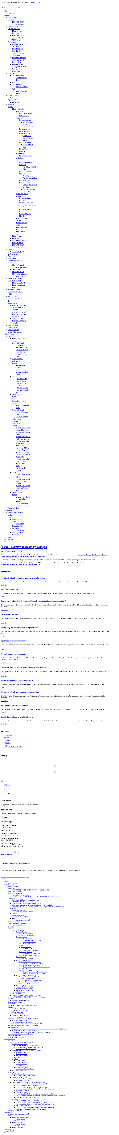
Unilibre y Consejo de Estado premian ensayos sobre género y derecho (19, 627)
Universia (7, 785)
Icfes (5, 788)
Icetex (6, 790)
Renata (6, 786)
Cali (5, 738)
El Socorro (7, 743)
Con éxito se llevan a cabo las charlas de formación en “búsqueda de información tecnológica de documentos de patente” (33, 601)
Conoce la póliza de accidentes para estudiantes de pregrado (17, 717)
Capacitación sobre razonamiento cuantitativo (13, 641)
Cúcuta (6, 742)
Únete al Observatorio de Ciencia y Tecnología (24, 547)
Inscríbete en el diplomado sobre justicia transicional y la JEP (17, 680)
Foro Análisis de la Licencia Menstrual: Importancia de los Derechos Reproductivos (23, 578)
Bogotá (6, 737)
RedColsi (7, 793)
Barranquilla (8, 735)
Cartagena (7, 740)
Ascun (6, 791)
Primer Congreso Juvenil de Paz (9, 589)
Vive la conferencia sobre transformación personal (14, 705)
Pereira (6, 745)
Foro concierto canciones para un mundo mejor (13, 654)
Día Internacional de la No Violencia (10, 614)
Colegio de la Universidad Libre (13, 747)
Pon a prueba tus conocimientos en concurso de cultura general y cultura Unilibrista (23, 667)
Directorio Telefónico (7, 854)
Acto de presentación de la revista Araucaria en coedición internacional (20, 692)
